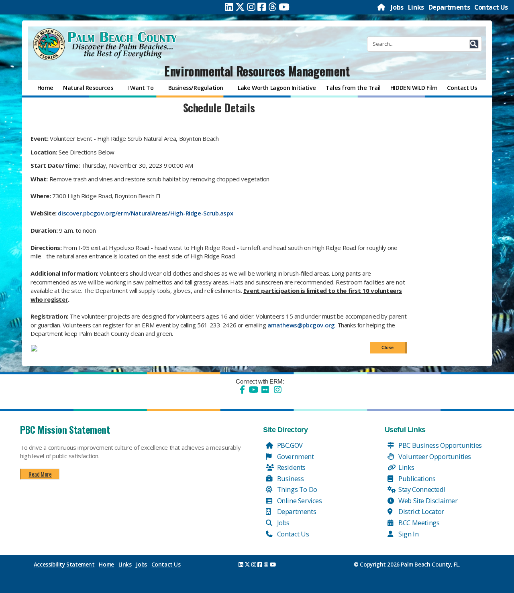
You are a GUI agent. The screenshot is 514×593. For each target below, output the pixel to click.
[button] (474, 44)
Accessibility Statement (64, 564)
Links (416, 7)
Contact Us (491, 7)
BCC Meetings (418, 522)
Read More (40, 473)
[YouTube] (253, 389)
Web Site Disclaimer (427, 500)
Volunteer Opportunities (434, 456)
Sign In (408, 533)
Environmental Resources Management (256, 71)
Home (106, 564)
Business (289, 478)
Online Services (298, 500)
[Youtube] (284, 6)
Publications (416, 478)
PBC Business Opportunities (439, 445)
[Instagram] (251, 6)
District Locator (420, 511)
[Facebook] (261, 6)
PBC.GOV (289, 445)
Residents (290, 467)
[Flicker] (265, 389)
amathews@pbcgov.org (301, 325)
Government (294, 456)
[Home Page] (381, 7)
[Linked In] (229, 6)
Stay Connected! (421, 489)
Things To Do (296, 489)
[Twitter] (240, 6)
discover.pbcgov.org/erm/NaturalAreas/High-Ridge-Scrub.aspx (145, 213)
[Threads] (272, 6)
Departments (449, 7)
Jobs (397, 7)
